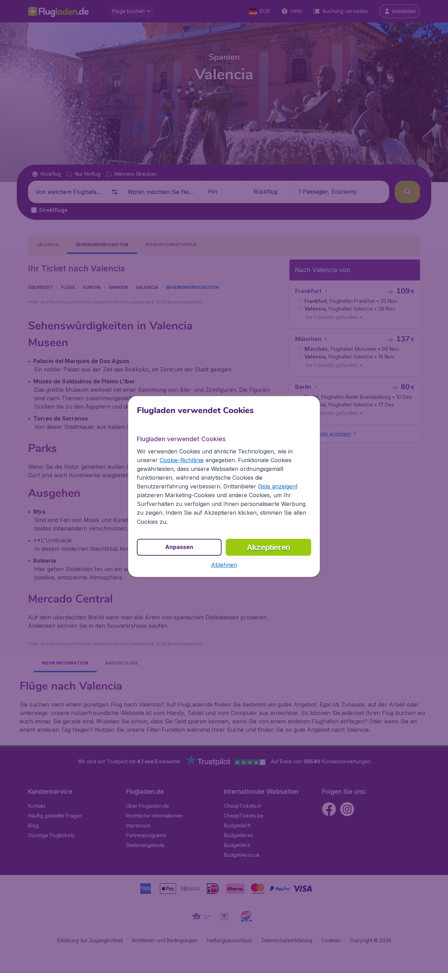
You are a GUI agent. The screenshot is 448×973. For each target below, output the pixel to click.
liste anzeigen (278, 486)
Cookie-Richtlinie (182, 460)
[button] (224, 564)
